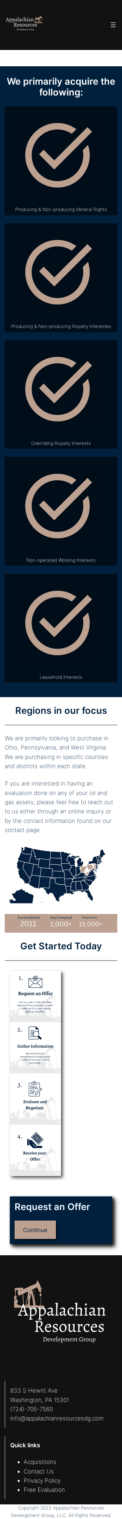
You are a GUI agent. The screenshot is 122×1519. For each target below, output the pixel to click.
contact (15, 829)
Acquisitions (40, 1461)
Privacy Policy (42, 1480)
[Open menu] (113, 25)
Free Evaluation (44, 1489)
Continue (35, 1229)
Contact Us (39, 1471)
